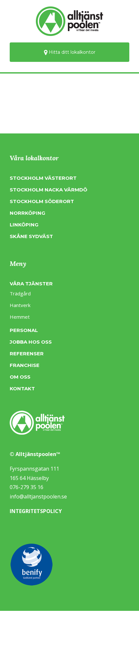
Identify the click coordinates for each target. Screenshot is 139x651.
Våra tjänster (31, 283)
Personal (24, 330)
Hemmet (20, 317)
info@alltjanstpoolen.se (38, 496)
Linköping (24, 225)
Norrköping (27, 213)
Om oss (20, 377)
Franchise (24, 365)
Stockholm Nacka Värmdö (48, 190)
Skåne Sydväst (31, 236)
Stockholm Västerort (43, 178)
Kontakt (22, 388)
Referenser (27, 353)
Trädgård (20, 293)
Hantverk (20, 305)
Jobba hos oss (31, 342)
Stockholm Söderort (42, 201)
